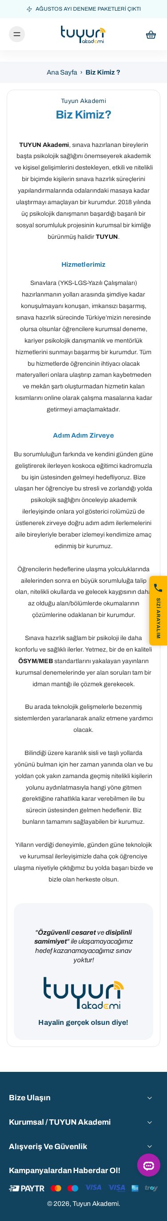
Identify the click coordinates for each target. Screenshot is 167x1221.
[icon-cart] (148, 34)
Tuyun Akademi (95, 1203)
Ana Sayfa (62, 72)
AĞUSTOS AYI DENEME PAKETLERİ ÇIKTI (88, 9)
